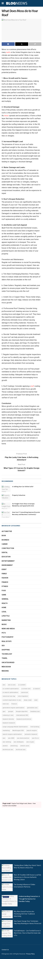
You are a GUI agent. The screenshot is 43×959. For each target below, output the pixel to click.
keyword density (8, 719)
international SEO (22, 715)
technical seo (20, 749)
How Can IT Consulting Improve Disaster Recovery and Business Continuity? (26, 513)
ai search (36, 688)
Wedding (5, 671)
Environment (7, 565)
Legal (4, 612)
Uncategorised (8, 662)
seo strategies (19, 742)
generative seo (32, 707)
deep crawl (28, 700)
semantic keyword (31, 734)
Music (4, 624)
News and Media (8, 629)
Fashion (5, 578)
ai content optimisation (11, 688)
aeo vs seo (12, 685)
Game (4, 595)
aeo (4, 685)
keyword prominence (24, 719)
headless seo (35, 711)
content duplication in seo (12, 700)
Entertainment (8, 561)
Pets (4, 633)
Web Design (6, 667)
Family (4, 574)
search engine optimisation (12, 734)
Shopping (6, 650)
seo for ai (35, 738)
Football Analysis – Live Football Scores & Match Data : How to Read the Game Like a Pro (27, 933)
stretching (14, 746)
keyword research (9, 723)
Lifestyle (5, 616)
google (10, 711)
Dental (5, 552)
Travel (4, 658)
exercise (6, 704)
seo (4, 738)
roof (32, 386)
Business (5, 540)
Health (4, 603)
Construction (8, 548)
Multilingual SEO (18, 730)
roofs (8, 52)
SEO (3, 645)
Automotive (7, 531)
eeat (35, 700)
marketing (6, 730)
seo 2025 (11, 738)
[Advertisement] (21, 776)
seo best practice (23, 738)
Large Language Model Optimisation (15, 726)
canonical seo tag (9, 696)
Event (4, 569)
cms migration (23, 696)
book (4, 535)
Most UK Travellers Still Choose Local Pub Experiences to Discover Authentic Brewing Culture (27, 877)
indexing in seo (8, 715)
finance (14, 704)
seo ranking (7, 742)
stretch (5, 746)
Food (4, 590)
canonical (24, 692)
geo (4, 711)
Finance (5, 582)
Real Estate (6, 641)
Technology (7, 654)
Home (4, 607)
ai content (21, 685)
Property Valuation (18, 495)
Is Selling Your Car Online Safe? (22, 487)
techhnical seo (8, 749)
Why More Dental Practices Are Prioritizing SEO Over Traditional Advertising (24, 913)
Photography (7, 637)
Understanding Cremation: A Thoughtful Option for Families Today (29, 898)
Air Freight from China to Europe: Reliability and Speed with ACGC (23, 505)
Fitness (5, 586)
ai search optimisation (10, 692)
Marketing (6, 620)
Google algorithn (22, 711)
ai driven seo (26, 688)
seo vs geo (30, 742)
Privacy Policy (30, 954)
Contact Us (5, 949)
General (5, 599)
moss (6, 116)
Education (6, 557)
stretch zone (24, 746)
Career (4, 544)
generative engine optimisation (13, 707)
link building (35, 726)
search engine (32, 730)
